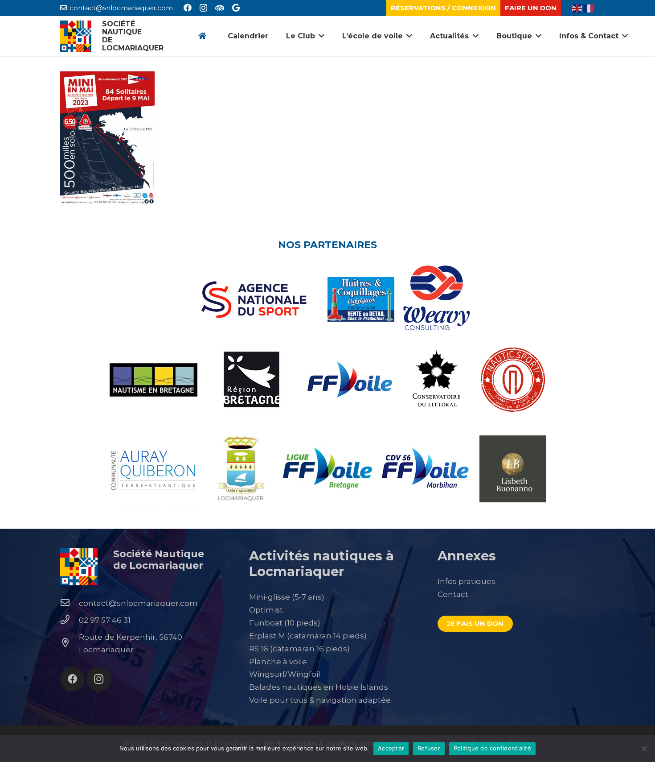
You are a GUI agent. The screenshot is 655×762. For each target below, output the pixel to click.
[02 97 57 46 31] (69, 620)
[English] (577, 7)
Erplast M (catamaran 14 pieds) (308, 635)
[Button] (202, 36)
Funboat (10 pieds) (284, 622)
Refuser (429, 748)
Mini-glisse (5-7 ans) (286, 596)
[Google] (236, 8)
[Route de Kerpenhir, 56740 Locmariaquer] (69, 643)
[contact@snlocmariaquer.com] (69, 603)
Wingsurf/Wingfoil (284, 674)
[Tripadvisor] (219, 8)
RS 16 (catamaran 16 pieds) (299, 648)
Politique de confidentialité (492, 748)
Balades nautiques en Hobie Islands (318, 687)
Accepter (391, 748)
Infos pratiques (466, 581)
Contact (453, 594)
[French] (589, 7)
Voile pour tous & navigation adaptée (320, 700)
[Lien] (75, 36)
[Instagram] (203, 8)
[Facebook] (188, 8)
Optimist (266, 609)
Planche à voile (278, 661)
